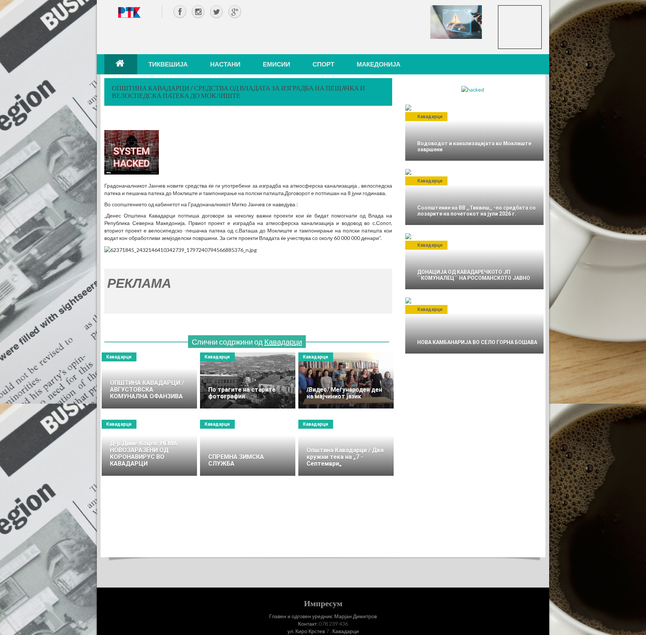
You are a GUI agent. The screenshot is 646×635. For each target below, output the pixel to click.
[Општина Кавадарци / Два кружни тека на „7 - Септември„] (346, 448)
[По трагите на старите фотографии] (247, 380)
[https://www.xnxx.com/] (456, 21)
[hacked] (472, 89)
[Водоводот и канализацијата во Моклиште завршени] (474, 133)
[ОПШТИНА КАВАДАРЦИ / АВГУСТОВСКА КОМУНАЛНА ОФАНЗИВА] (149, 380)
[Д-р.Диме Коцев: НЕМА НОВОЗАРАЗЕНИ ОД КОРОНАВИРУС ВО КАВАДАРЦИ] (149, 448)
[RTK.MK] (129, 12)
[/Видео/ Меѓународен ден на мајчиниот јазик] (346, 380)
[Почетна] (120, 64)
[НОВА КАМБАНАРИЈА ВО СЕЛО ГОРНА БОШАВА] (474, 326)
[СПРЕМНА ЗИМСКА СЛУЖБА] (247, 448)
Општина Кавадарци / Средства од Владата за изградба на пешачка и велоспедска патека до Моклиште (238, 91)
